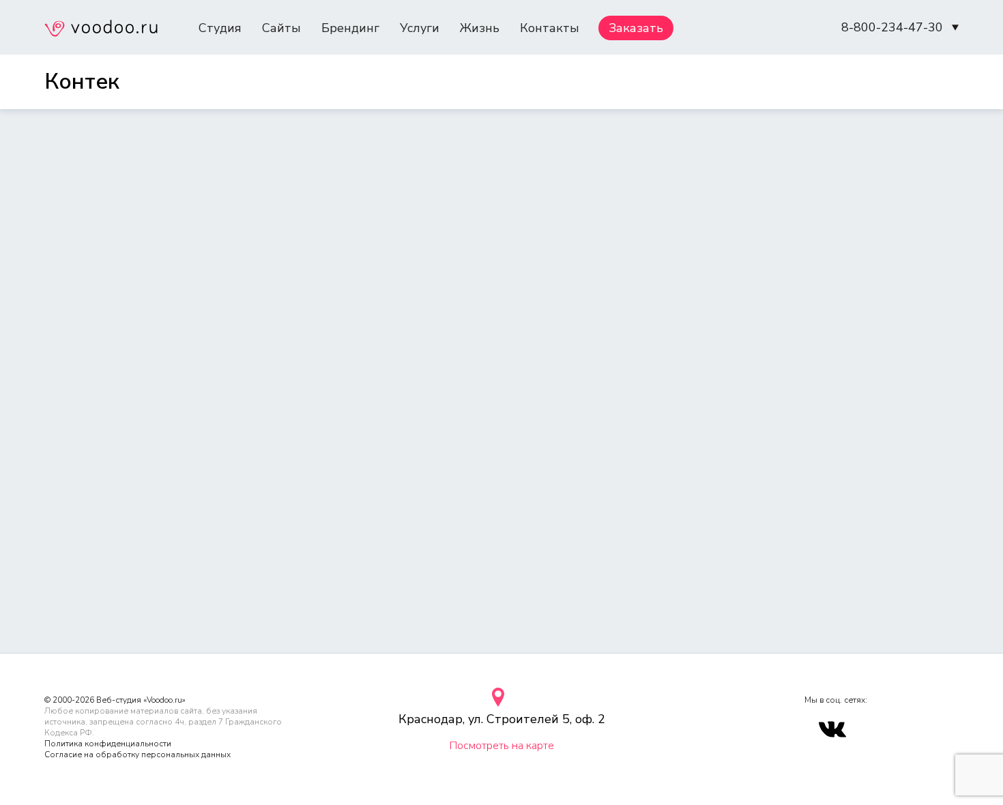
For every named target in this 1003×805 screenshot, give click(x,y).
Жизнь (479, 28)
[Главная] (101, 30)
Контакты (549, 28)
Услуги (419, 28)
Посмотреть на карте (502, 745)
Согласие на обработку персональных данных (137, 754)
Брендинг (350, 28)
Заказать (636, 28)
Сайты (281, 28)
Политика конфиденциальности (107, 743)
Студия (220, 28)
